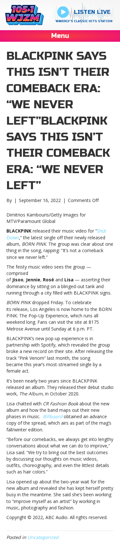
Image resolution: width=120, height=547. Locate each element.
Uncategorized (43, 537)
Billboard (52, 416)
